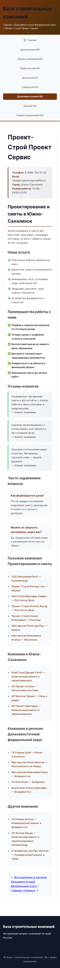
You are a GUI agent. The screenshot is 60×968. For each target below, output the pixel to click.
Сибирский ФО (30, 87)
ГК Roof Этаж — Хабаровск (28, 781)
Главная (7, 24)
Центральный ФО (30, 49)
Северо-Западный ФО (30, 58)
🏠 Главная (30, 40)
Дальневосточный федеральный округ (35, 24)
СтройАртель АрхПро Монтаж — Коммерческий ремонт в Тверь (30, 854)
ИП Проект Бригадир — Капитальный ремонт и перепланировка (26, 709)
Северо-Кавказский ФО (30, 115)
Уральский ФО (30, 77)
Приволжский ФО (30, 68)
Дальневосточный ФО (30, 96)
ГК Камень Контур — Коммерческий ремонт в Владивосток (26, 823)
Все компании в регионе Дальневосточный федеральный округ (29, 882)
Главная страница (23, 890)
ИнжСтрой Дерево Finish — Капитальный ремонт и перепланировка (28, 676)
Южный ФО (30, 105)
